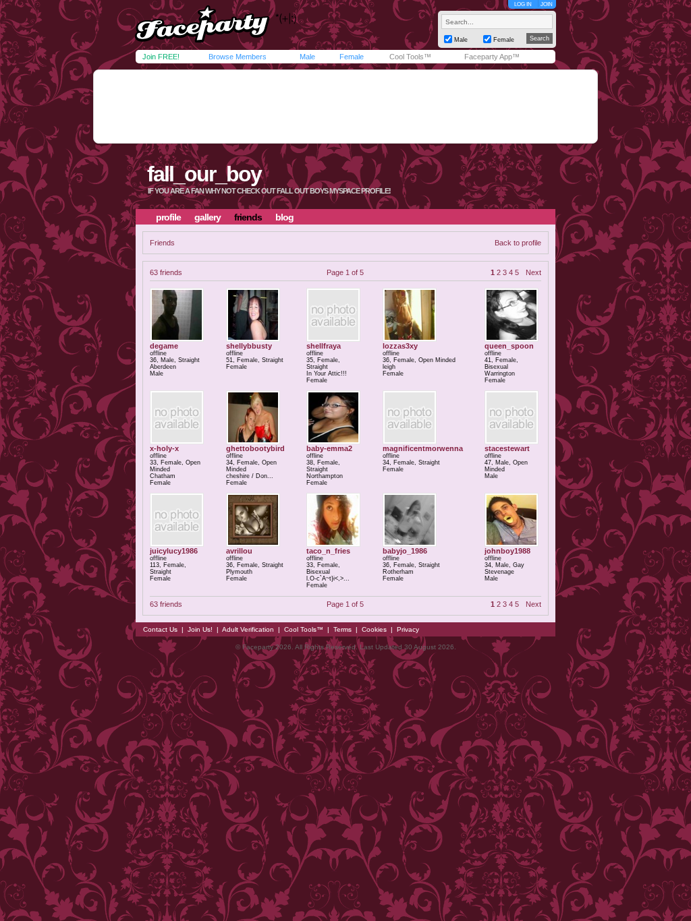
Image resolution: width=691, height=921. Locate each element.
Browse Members (238, 57)
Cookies (374, 629)
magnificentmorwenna (423, 448)
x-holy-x (164, 448)
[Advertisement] (345, 106)
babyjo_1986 (405, 551)
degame (164, 346)
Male (307, 57)
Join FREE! (160, 57)
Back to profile (518, 243)
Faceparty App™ (492, 57)
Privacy (408, 629)
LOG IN (523, 4)
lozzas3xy (400, 346)
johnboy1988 (507, 551)
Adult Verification (248, 629)
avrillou (239, 551)
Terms (342, 629)
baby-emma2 (329, 448)
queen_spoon (509, 346)
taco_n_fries (328, 551)
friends (248, 217)
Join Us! (200, 629)
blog (284, 217)
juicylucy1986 (174, 551)
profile (168, 217)
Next (533, 272)
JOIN (547, 4)
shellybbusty (249, 346)
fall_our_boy (204, 174)
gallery (207, 217)
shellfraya (323, 346)
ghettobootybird (255, 448)
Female (351, 57)
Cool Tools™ (410, 57)
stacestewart (507, 448)
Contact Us (160, 629)
